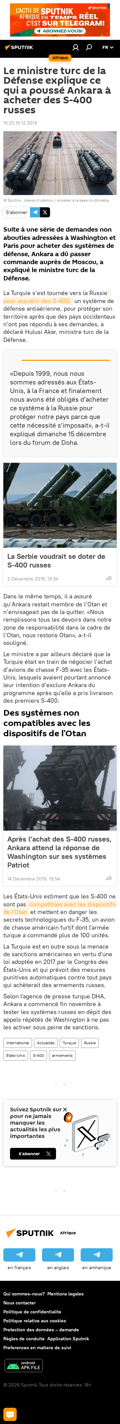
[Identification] (75, 47)
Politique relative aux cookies (34, 1321)
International (17, 1042)
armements (62, 1055)
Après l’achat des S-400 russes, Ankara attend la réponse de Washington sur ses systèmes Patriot (59, 852)
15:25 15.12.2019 (20, 123)
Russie (90, 1042)
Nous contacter (19, 1303)
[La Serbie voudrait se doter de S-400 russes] (60, 505)
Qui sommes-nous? (24, 1294)
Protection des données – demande (41, 1330)
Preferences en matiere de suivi (37, 1348)
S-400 (38, 1055)
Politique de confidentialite (32, 1312)
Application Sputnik (68, 1339)
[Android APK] (23, 1366)
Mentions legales (65, 1294)
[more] (109, 578)
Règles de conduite (24, 1339)
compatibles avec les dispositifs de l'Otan (60, 908)
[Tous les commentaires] (10, 1414)
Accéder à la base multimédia (83, 200)
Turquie (69, 1042)
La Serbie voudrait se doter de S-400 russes (56, 560)
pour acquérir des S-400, (57, 296)
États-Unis (15, 1055)
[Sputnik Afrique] (20, 50)
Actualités (46, 1042)
